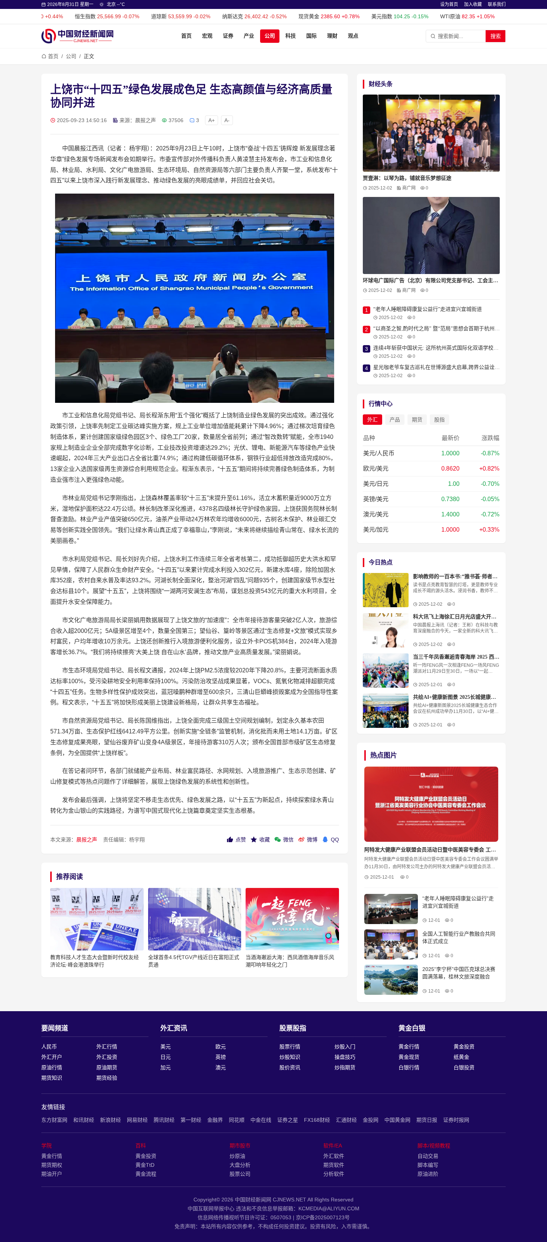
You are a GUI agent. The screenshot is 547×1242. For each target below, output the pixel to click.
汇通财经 (346, 1120)
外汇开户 (51, 1057)
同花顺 (236, 1120)
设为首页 (449, 4)
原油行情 (51, 1067)
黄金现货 (409, 1057)
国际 (311, 36)
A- (227, 120)
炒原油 (237, 1156)
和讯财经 (83, 1120)
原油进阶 (428, 1174)
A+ (211, 120)
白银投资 (464, 1067)
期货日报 (426, 1120)
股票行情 (289, 1047)
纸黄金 (461, 1057)
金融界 (215, 1120)
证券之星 (287, 1120)
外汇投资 (106, 1057)
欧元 (220, 1047)
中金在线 (260, 1120)
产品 (395, 420)
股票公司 (240, 1174)
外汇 (372, 420)
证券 (228, 36)
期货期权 (51, 1165)
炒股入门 (345, 1047)
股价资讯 (289, 1067)
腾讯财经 (164, 1120)
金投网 (370, 1120)
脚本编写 (428, 1165)
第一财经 (190, 1120)
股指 (439, 420)
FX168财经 (317, 1120)
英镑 (220, 1057)
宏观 (207, 36)
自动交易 (428, 1156)
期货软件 (333, 1165)
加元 (165, 1067)
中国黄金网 (397, 1120)
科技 (290, 36)
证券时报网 (456, 1120)
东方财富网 (54, 1120)
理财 (332, 36)
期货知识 (51, 1078)
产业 (249, 36)
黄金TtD (144, 1165)
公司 (270, 36)
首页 (186, 36)
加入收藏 (473, 4)
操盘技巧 (345, 1057)
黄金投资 (464, 1047)
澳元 (220, 1067)
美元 (165, 1047)
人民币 (49, 1047)
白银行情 (409, 1067)
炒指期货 (345, 1067)
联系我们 (497, 4)
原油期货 (106, 1067)
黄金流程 (145, 1174)
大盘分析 (240, 1165)
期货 (417, 420)
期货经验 (106, 1078)
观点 (353, 36)
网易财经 (137, 1120)
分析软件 (333, 1174)
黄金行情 (409, 1047)
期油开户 (51, 1174)
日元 (165, 1057)
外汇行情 (106, 1047)
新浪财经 (110, 1120)
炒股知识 (289, 1057)
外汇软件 (333, 1156)
